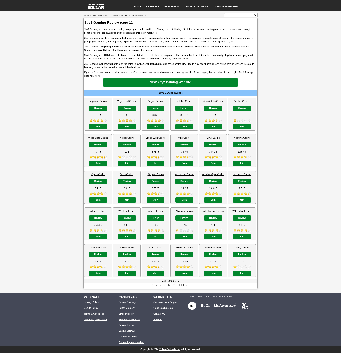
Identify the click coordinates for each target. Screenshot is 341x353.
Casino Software (196, 6)
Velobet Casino (184, 101)
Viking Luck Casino (156, 138)
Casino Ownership (225, 6)
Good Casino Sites (163, 308)
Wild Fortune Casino (213, 211)
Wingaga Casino (213, 247)
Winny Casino (242, 247)
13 (186, 285)
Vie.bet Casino (126, 138)
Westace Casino (126, 211)
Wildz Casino (127, 247)
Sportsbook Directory (129, 319)
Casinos (151, 6)
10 (169, 285)
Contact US (159, 313)
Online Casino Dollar (169, 349)
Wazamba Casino (242, 174)
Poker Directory (127, 308)
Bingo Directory (126, 313)
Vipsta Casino (98, 174)
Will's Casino (155, 247)
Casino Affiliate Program (165, 302)
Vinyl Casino (213, 138)
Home (137, 6)
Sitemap (157, 319)
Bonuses (170, 6)
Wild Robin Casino (241, 211)
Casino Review (126, 325)
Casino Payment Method (131, 342)
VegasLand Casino (126, 101)
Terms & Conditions (94, 313)
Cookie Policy (91, 308)
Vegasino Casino (98, 101)
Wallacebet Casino (184, 174)
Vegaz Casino (155, 101)
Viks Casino (184, 138)
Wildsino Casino (98, 247)
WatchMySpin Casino (213, 174)
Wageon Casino (156, 174)
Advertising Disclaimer (95, 319)
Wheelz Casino (155, 211)
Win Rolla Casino (184, 247)
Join (98, 126)
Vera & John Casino (213, 101)
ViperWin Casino (241, 138)
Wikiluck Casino (184, 211)
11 (174, 285)
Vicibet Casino (241, 101)
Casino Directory (127, 302)
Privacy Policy (91, 302)
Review (98, 108)
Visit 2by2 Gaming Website (170, 82)
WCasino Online (98, 211)
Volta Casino (126, 174)
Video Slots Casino (98, 138)
